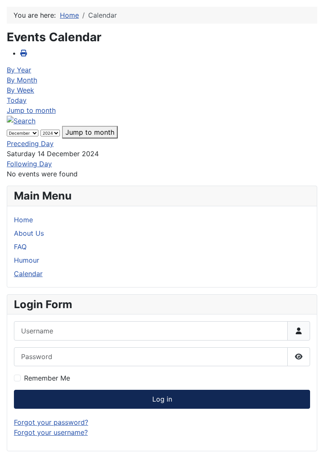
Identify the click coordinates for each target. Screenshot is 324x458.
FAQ (20, 246)
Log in (162, 399)
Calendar (28, 273)
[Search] (21, 120)
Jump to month (31, 110)
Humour (26, 260)
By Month (22, 80)
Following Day (29, 164)
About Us (29, 233)
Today (17, 100)
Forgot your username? (51, 432)
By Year (19, 70)
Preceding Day (30, 143)
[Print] (23, 53)
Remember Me (47, 378)
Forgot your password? (51, 422)
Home (23, 220)
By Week (20, 90)
